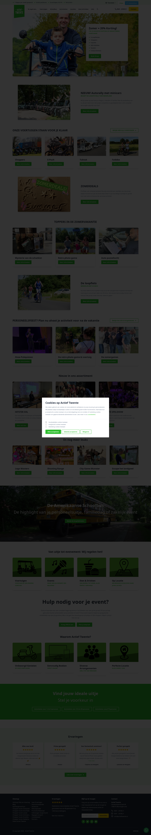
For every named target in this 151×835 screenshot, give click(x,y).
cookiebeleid (91, 414)
